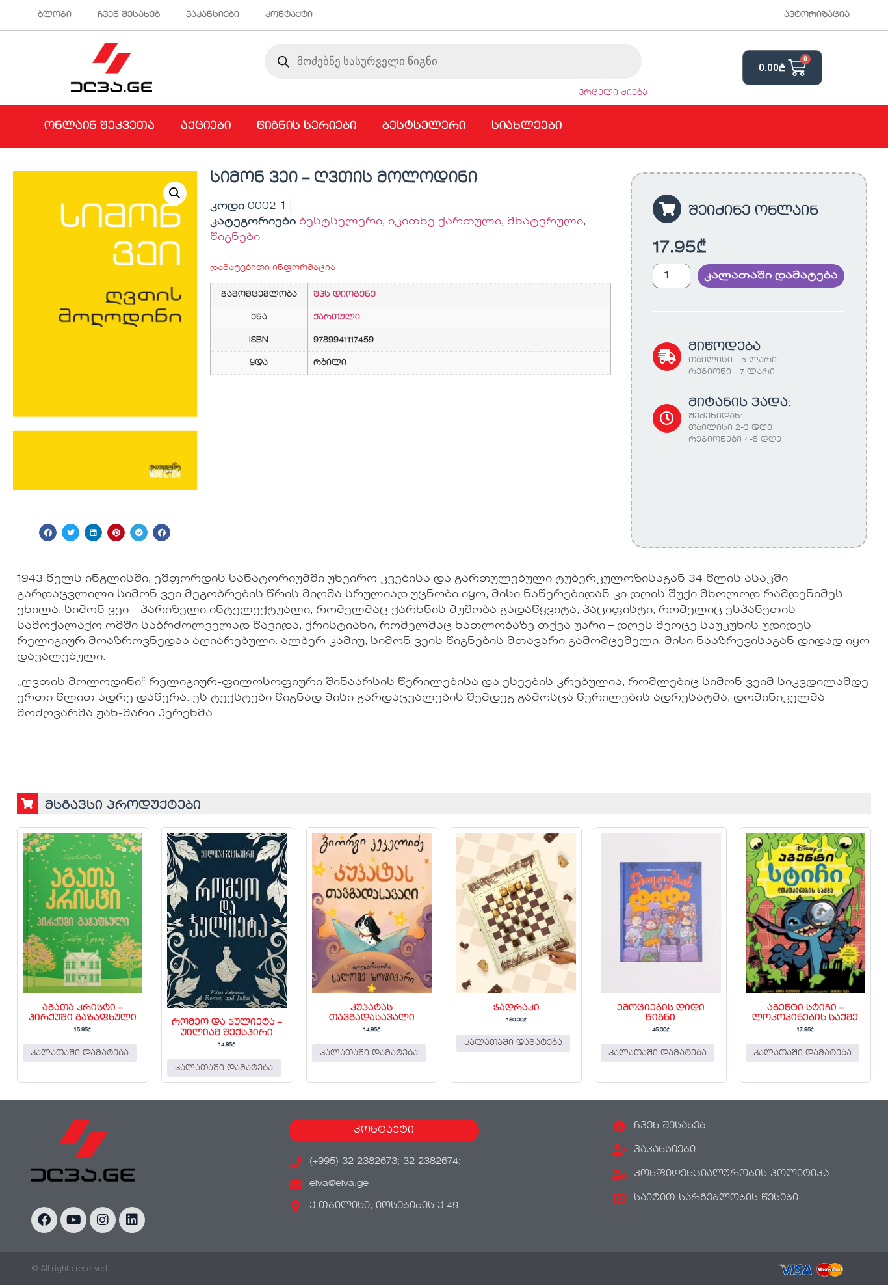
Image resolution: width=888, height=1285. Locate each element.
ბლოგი (55, 15)
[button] (175, 193)
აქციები (206, 126)
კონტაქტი (289, 15)
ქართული (336, 317)
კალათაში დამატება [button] (80, 1053)
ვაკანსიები (212, 15)
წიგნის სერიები (306, 126)
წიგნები (235, 237)
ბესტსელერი (423, 126)
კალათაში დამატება (771, 276)
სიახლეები (526, 126)
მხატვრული (545, 222)
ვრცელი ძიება (613, 93)
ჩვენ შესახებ (129, 15)
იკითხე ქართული (444, 222)
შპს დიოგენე (344, 295)
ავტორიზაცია (817, 15)
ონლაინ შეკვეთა (99, 126)
